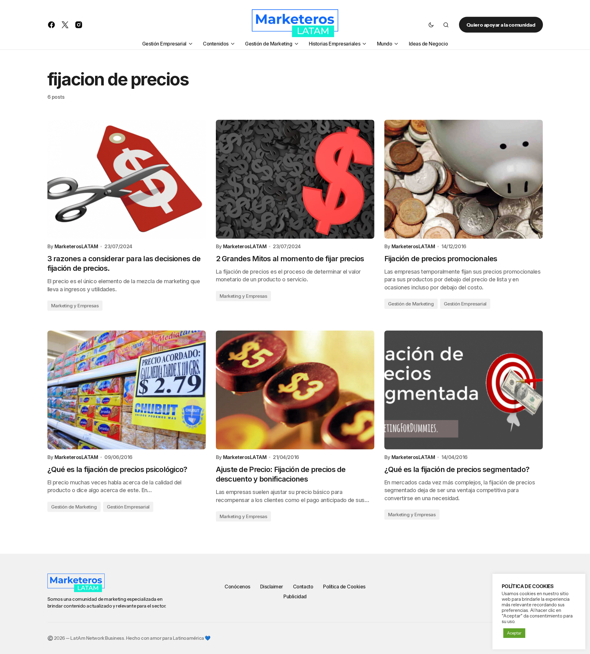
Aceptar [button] (514, 632)
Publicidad (294, 596)
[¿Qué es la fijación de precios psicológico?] (126, 390)
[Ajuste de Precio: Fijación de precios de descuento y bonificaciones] (295, 390)
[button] (431, 25)
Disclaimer (271, 586)
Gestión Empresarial (465, 304)
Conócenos (237, 586)
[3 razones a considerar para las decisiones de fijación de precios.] (126, 179)
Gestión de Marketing (411, 304)
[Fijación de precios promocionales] (463, 179)
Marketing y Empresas (75, 306)
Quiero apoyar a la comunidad (500, 25)
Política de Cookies (344, 586)
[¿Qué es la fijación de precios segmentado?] (463, 390)
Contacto (303, 586)
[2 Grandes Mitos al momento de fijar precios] (295, 179)
